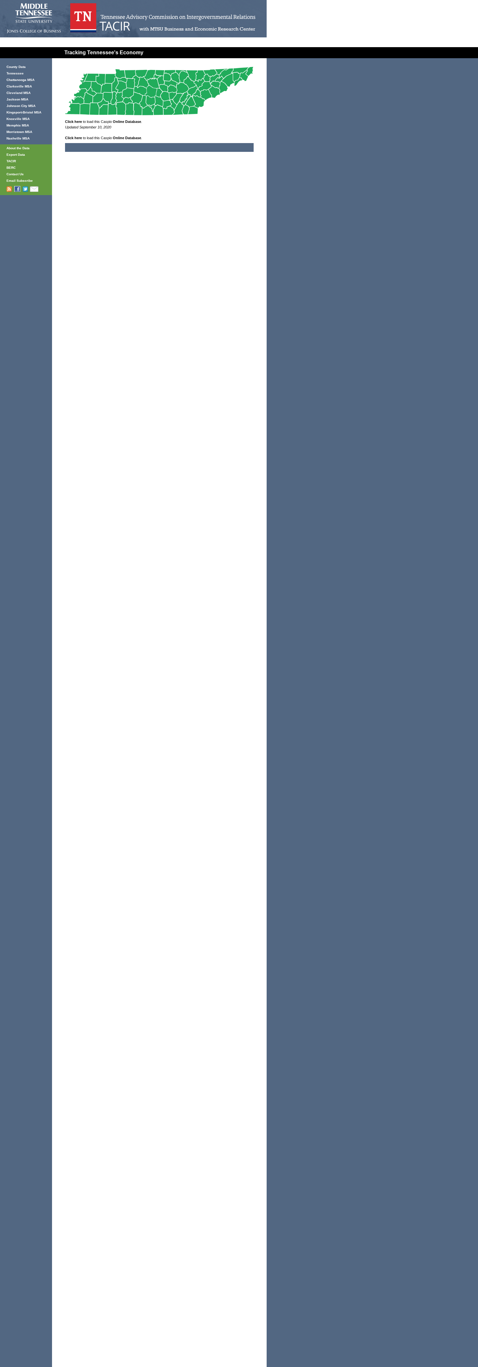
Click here (73, 122)
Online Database (127, 122)
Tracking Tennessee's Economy (103, 52)
